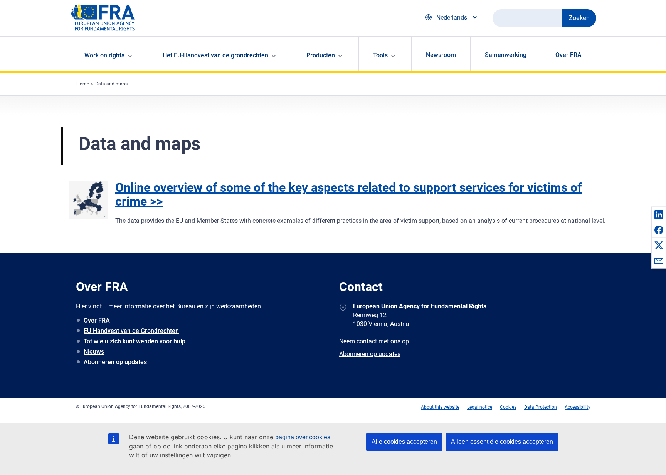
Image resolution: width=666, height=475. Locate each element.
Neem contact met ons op (374, 341)
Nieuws (94, 351)
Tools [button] (380, 55)
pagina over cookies (302, 437)
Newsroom (441, 55)
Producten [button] (320, 55)
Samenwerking (505, 55)
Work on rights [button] (104, 55)
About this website (440, 407)
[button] (659, 214)
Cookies (508, 407)
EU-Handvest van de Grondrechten (131, 331)
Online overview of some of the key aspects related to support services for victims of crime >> (348, 194)
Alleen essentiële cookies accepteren (502, 441)
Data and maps (111, 84)
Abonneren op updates (115, 362)
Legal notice (479, 407)
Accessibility (577, 407)
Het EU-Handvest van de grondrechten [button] (215, 55)
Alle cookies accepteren (404, 441)
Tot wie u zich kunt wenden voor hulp (134, 341)
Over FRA (568, 55)
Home (82, 84)
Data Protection (540, 407)
